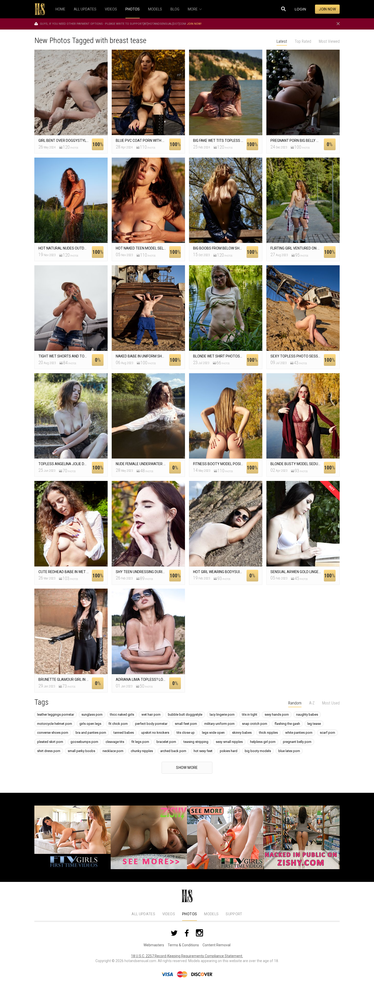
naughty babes (307, 714)
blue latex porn (289, 751)
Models (211, 914)
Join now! (194, 23)
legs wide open (213, 732)
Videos (168, 914)
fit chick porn (118, 724)
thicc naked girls (122, 714)
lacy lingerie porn (222, 714)
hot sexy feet (203, 751)
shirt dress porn (48, 751)
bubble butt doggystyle (185, 714)
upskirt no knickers (155, 732)
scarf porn (327, 732)
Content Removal (217, 945)
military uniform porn (219, 724)
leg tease (314, 724)
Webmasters (153, 945)
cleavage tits (115, 742)
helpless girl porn (263, 742)
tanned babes (123, 732)
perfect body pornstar (151, 724)
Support (234, 914)
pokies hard (228, 751)
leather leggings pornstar (55, 714)
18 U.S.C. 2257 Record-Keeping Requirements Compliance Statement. (187, 956)
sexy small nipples (229, 742)
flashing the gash (287, 724)
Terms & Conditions (183, 945)
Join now (327, 9)
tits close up (186, 732)
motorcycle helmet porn (54, 724)
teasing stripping (195, 742)
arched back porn (173, 751)
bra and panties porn (91, 732)
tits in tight (249, 714)
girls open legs (90, 724)
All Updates (143, 914)
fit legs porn (140, 742)
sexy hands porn (277, 714)
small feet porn (186, 724)
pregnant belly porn (297, 742)
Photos (189, 914)
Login (300, 9)
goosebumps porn (84, 742)
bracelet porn (166, 742)
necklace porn (113, 751)
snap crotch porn (254, 724)
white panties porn (298, 732)
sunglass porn (92, 714)
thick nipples (268, 732)
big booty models (258, 751)
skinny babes (242, 732)
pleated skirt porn (50, 742)
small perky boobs (81, 751)
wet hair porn (151, 714)
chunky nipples (142, 751)
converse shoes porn (52, 732)
